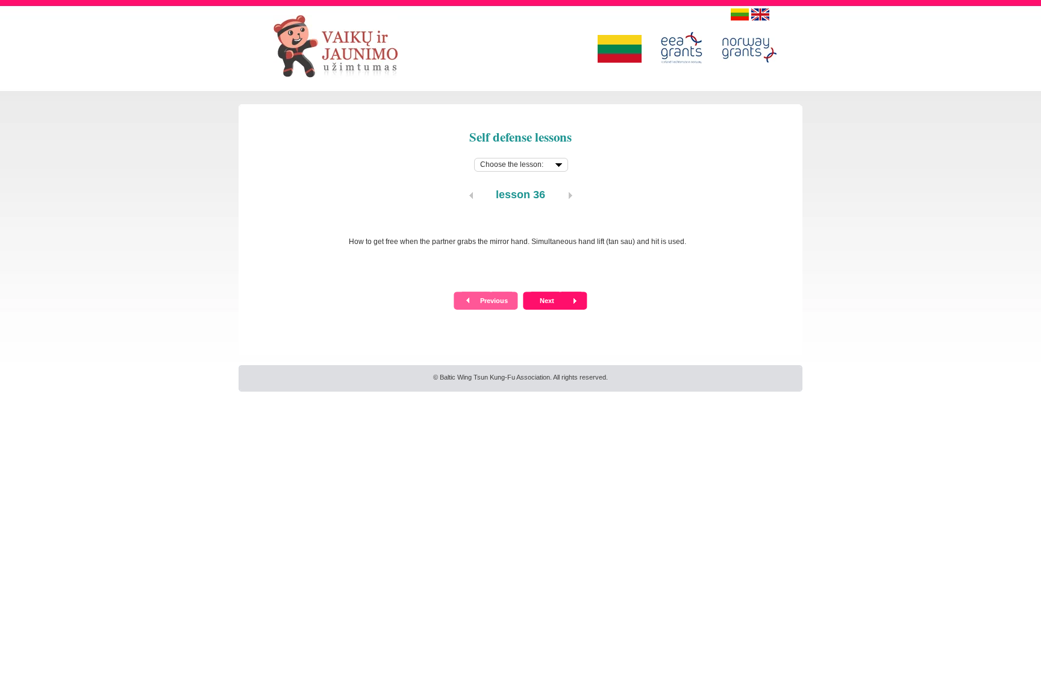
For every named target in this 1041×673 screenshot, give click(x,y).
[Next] (570, 195)
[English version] (760, 14)
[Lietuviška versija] (740, 14)
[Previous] (471, 195)
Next (547, 300)
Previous (494, 300)
